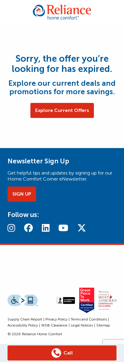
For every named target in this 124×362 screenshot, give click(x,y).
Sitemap (103, 325)
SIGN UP (21, 194)
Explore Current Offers (62, 110)
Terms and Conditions (89, 319)
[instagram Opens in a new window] (11, 228)
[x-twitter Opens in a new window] (81, 228)
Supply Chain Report (25, 319)
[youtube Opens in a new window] (63, 228)
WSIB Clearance (54, 325)
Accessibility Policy (23, 325)
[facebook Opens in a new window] (28, 228)
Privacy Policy (56, 319)
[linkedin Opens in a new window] (45, 228)
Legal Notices (82, 325)
